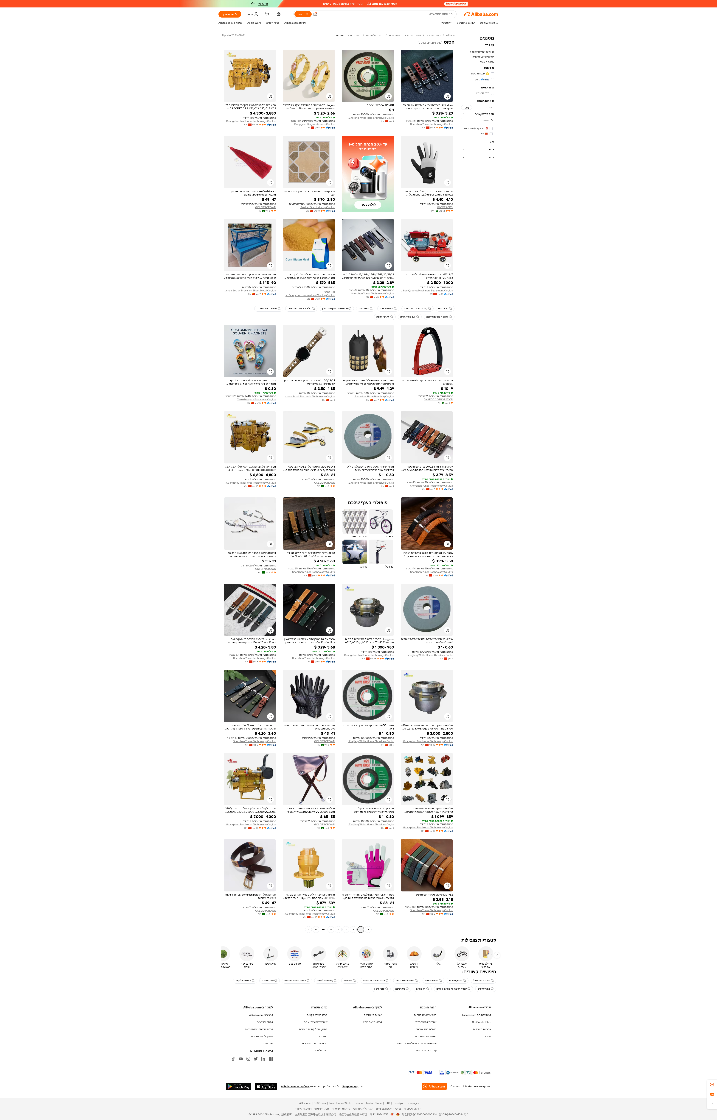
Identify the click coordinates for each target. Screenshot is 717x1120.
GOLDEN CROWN (265, 207)
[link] (712, 1084)
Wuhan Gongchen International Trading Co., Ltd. (309, 295)
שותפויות (268, 1043)
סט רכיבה (400, 989)
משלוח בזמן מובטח (426, 1029)
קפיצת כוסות (386, 308)
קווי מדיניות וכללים (426, 1050)
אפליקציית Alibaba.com (295, 1086)
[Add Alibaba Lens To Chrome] (434, 1086)
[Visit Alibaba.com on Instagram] (248, 1059)
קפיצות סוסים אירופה (437, 316)
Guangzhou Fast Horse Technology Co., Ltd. (251, 121)
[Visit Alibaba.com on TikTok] (233, 1059)
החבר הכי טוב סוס (405, 980)
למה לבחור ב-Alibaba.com (476, 1014)
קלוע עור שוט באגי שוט (299, 308)
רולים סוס (443, 308)
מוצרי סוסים (484, 989)
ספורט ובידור (433, 35)
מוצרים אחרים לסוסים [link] (348, 35)
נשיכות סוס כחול (481, 980)
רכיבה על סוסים (374, 35)
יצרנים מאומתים (373, 1014)
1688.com (320, 1103)
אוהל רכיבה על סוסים (374, 980)
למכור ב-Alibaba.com (261, 1014)
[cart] (266, 14)
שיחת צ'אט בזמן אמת (316, 1022)
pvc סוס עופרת (407, 316)
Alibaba (450, 35)
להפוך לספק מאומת (262, 1036)
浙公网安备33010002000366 (419, 1114)
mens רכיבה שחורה (267, 308)
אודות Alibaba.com (479, 1007)
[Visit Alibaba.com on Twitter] (256, 1059)
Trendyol (398, 1103)
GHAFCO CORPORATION (438, 399)
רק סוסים (421, 989)
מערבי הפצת (382, 316)
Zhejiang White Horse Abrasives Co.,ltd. (371, 117)
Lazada (359, 1103)
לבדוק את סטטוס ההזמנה (259, 1029)
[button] (315, 14)
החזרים (323, 1036)
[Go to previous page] (368, 929)
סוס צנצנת (363, 308)
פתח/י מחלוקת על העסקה (313, 1029)
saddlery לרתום (325, 980)
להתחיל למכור (265, 1022)
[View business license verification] (392, 1114)
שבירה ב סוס (431, 980)
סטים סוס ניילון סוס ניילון (335, 308)
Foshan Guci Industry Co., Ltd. (317, 207)
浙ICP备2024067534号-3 (453, 1114)
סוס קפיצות (268, 980)
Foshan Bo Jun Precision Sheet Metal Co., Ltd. (250, 290)
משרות (487, 1036)
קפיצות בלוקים (243, 980)
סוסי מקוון (379, 989)
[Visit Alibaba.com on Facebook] (271, 1059)
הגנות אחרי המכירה (426, 1036)
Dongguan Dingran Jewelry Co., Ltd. (314, 124)
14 (316, 929)
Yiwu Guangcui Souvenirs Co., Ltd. (256, 399)
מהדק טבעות (455, 980)
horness (348, 980)
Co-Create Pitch (481, 1022)
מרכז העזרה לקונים (317, 1014)
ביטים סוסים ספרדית (295, 980)
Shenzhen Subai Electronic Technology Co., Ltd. (309, 396)
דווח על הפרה (320, 1050)
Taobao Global (374, 1103)
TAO (387, 1103)
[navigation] (477, 482)
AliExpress (305, 1103)
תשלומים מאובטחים (425, 1014)
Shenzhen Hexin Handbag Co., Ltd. (374, 396)
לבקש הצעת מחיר (372, 1022)
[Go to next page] (308, 929)
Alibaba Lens (471, 1086)
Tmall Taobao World (340, 1103)
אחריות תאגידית (482, 1029)
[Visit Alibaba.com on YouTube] (241, 1059)
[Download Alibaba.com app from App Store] (266, 1086)
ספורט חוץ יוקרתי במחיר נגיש (405, 35)
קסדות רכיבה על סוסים (415, 308)
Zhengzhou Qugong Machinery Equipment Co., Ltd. (427, 290)
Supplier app (350, 1086)
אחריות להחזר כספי (426, 1022)
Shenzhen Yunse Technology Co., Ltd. (431, 124)
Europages (412, 1103)
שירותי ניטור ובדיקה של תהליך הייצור (417, 1043)
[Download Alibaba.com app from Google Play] (238, 1086)
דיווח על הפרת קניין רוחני (314, 1043)
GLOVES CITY (445, 207)
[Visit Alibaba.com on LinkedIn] (263, 1059)
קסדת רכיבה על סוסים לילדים (451, 989)
